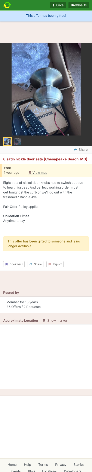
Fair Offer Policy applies (21, 207)
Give (59, 5)
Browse (77, 5)
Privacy (60, 465)
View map (39, 173)
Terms (43, 465)
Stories (79, 465)
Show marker (57, 320)
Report (56, 264)
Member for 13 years (23, 304)
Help (27, 465)
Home (12, 465)
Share (37, 264)
